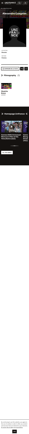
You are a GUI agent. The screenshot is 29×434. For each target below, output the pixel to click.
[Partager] (22, 68)
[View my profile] (25, 3)
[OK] (14, 431)
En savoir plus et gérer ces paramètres (12, 427)
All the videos (7, 152)
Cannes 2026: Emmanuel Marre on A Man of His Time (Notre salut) (11, 137)
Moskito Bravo (4, 92)
